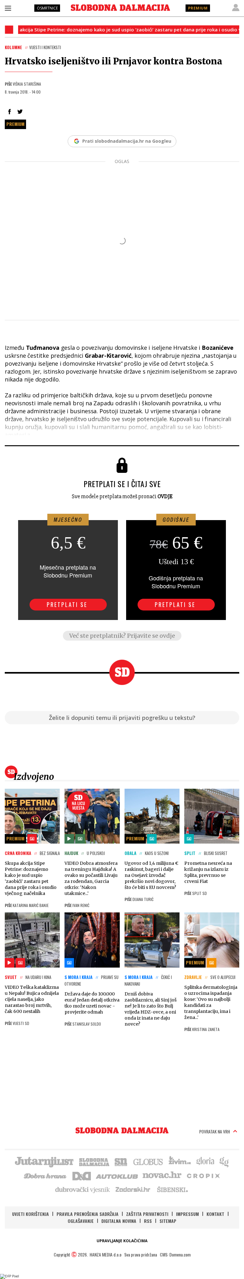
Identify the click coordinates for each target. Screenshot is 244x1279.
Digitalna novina (118, 1220)
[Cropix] (203, 1175)
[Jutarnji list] (44, 1161)
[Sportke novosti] (121, 1161)
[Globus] (148, 1161)
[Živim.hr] (179, 1161)
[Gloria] (205, 1161)
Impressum (187, 1213)
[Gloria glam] (224, 1161)
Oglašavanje (81, 1220)
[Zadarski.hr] (133, 1189)
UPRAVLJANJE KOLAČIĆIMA (122, 1240)
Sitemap (167, 1220)
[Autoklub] (117, 1175)
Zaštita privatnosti (147, 1213)
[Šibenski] (172, 1189)
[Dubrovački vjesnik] (83, 1189)
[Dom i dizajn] (81, 1175)
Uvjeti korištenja (30, 1213)
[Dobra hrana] (45, 1175)
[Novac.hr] (162, 1175)
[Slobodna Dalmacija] (120, 8)
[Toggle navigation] (8, 8)
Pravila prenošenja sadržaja (88, 1213)
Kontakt (215, 1213)
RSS (148, 1220)
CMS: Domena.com (175, 1254)
